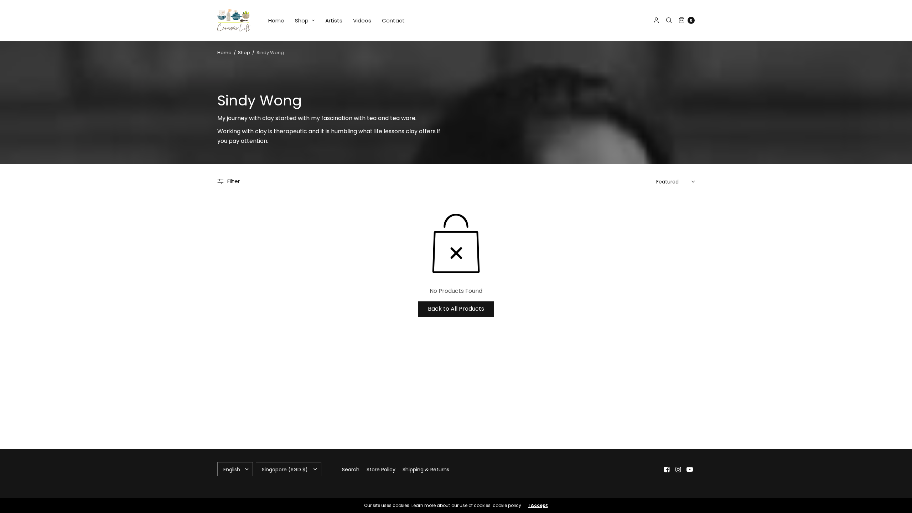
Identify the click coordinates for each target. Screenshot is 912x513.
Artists (333, 20)
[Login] (656, 20)
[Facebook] (667, 469)
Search (350, 469)
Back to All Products (456, 309)
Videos (362, 20)
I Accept (538, 505)
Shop (302, 20)
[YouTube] (689, 469)
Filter (233, 181)
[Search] (669, 20)
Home (276, 20)
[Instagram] (678, 469)
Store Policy (381, 469)
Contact (393, 20)
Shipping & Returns (426, 469)
